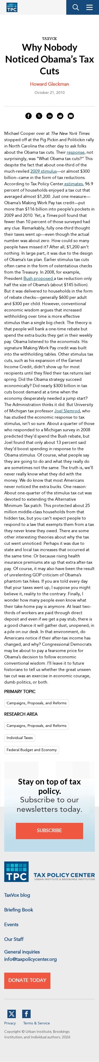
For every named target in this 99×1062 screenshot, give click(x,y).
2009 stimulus (43, 172)
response (75, 153)
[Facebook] (26, 1017)
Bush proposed (38, 279)
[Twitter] (11, 1017)
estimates (73, 184)
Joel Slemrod (67, 411)
